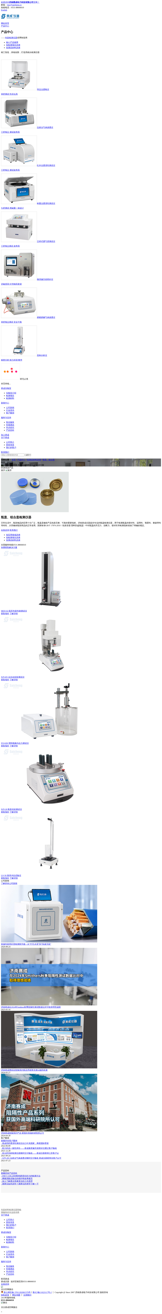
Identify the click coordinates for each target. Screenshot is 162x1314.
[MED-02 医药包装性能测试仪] (49, 608)
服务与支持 (6, 418)
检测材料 (10, 1242)
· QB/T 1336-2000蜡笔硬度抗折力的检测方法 (20, 1176)
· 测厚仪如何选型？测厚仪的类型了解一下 (20, 1184)
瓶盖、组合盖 (49, 460)
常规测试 (10, 1269)
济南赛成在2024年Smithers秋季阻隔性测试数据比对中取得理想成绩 (31, 1007)
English (4, 10)
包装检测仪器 (11, 38)
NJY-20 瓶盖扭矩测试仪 (11, 809)
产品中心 (5, 26)
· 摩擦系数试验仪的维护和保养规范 (17, 1178)
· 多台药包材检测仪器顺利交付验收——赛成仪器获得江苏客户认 (30, 1153)
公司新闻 (10, 1252)
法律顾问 (27, 1295)
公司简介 (10, 1220)
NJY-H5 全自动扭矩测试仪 (12, 677)
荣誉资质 (10, 1222)
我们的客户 (11, 1225)
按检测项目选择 (13, 45)
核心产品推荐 (12, 42)
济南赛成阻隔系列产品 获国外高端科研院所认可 (22, 1133)
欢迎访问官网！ (20, 2)
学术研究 (10, 1271)
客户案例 (10, 1257)
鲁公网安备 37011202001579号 (17, 1292)
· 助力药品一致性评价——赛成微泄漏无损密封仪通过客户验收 (29, 1148)
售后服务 (10, 1266)
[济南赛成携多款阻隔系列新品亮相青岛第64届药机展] (49, 1068)
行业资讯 (10, 1254)
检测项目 (10, 1240)
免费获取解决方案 (9, 547)
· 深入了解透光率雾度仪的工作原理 (17, 1181)
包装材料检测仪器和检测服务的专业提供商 (11, 1211)
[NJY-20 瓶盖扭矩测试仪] (49, 807)
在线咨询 (5, 1284)
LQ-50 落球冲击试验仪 (11, 875)
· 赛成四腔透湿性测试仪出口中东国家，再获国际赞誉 (25, 1143)
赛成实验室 (6, 388)
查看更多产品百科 (9, 1173)
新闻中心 (5, 403)
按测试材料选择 (13, 48)
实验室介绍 (11, 1237)
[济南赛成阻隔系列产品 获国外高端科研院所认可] (49, 1131)
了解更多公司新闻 (9, 883)
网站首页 (5, 23)
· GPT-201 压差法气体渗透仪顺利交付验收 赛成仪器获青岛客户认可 (31, 1158)
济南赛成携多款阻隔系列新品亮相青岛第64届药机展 (24, 1070)
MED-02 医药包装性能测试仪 (14, 611)
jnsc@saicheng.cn (14, 5)
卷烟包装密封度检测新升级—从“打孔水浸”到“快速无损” (26, 944)
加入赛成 (5, 435)
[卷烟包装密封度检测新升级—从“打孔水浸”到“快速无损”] (49, 942)
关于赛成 (5, 437)
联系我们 (5, 452)
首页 (14, 460)
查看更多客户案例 (9, 1141)
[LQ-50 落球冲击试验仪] (49, 873)
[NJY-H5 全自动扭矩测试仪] (49, 675)
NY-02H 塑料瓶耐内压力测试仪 (15, 743)
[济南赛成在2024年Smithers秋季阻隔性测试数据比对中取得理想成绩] (49, 1005)
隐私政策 (5, 1295)
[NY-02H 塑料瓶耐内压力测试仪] (49, 741)
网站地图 (16, 1295)
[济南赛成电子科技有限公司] (10, 17)
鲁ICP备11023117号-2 (42, 1292)
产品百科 (10, 1274)
